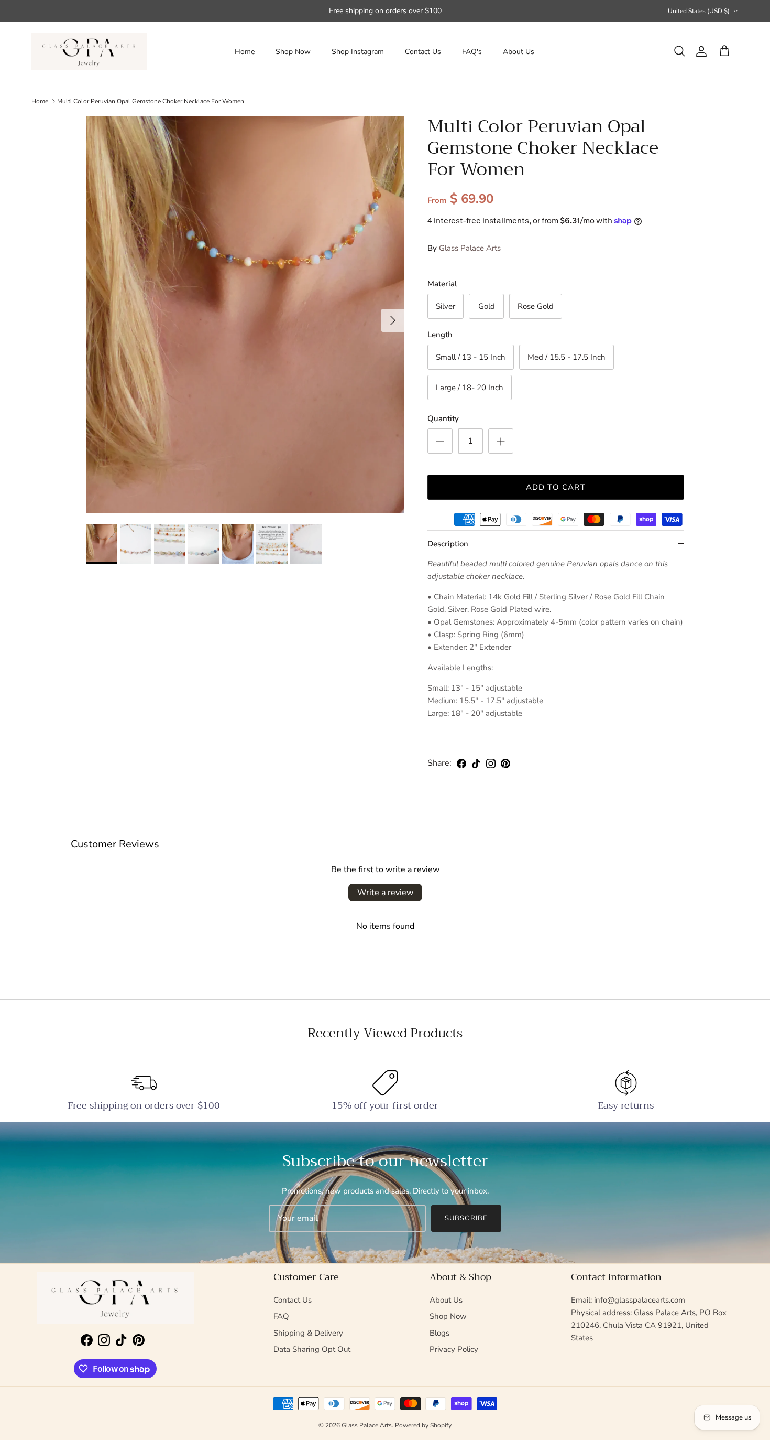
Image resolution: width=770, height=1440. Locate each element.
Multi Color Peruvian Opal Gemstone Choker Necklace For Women (150, 101)
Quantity (443, 418)
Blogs (439, 1333)
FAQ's (472, 52)
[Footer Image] (115, 1298)
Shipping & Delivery (308, 1333)
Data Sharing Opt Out (311, 1349)
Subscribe (466, 1218)
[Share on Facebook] (461, 763)
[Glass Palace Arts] (89, 52)
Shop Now (293, 52)
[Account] (699, 51)
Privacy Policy (454, 1349)
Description (447, 544)
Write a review (385, 892)
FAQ (281, 1316)
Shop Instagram (358, 52)
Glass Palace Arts (470, 248)
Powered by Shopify (423, 1425)
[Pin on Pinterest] (505, 763)
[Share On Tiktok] (476, 763)
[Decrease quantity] (440, 441)
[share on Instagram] (491, 763)
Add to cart (556, 487)
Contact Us (423, 52)
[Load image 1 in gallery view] (245, 315)
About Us (518, 52)
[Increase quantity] (500, 441)
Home (245, 52)
